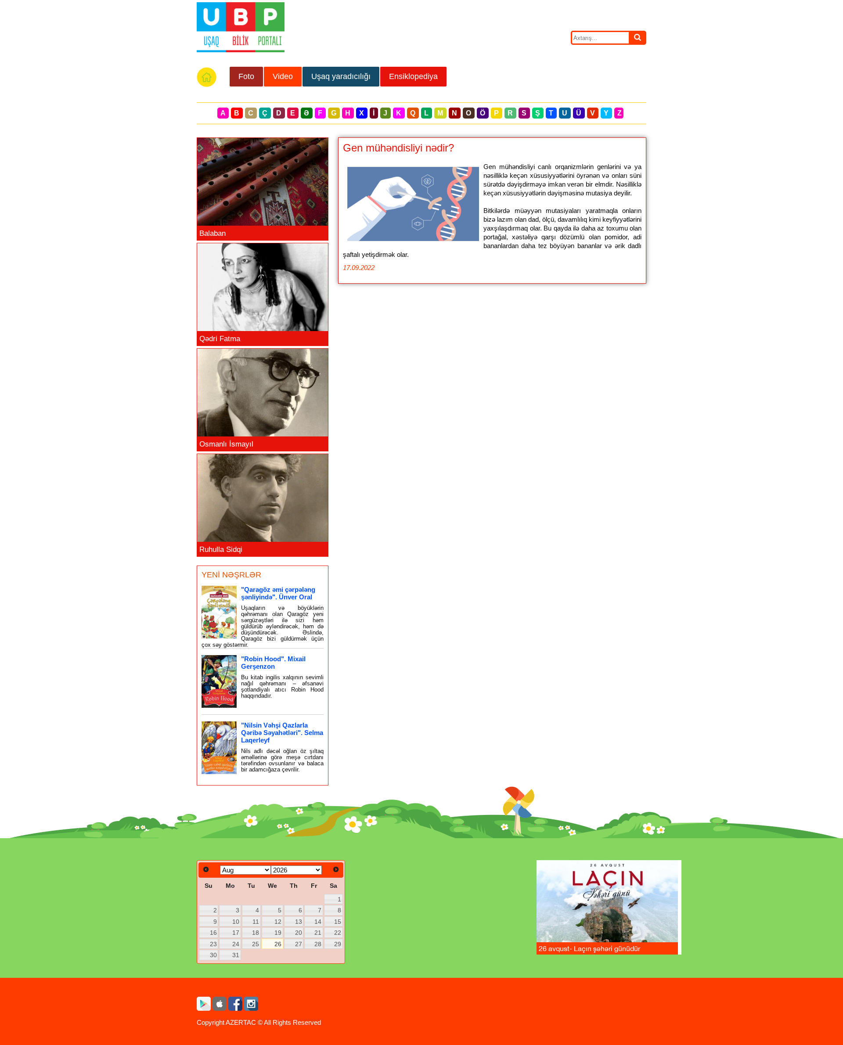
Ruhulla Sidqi (220, 549)
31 (235, 955)
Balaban (212, 233)
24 (235, 944)
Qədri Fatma (219, 339)
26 (277, 944)
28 (317, 944)
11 (255, 921)
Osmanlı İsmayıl (226, 444)
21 (317, 932)
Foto (246, 76)
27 (298, 944)
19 (277, 932)
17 (235, 932)
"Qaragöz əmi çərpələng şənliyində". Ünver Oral (278, 593)
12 (277, 921)
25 (255, 944)
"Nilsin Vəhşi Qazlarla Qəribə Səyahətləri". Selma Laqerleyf (282, 732)
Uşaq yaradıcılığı (341, 76)
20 (298, 932)
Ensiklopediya (413, 76)
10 (235, 921)
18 (255, 932)
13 (298, 921)
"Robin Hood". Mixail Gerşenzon (273, 662)
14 (317, 921)
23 (213, 944)
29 (337, 944)
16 (213, 932)
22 (337, 932)
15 (337, 921)
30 (213, 955)
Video (283, 76)
